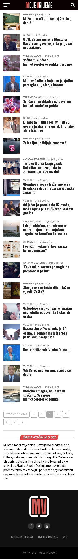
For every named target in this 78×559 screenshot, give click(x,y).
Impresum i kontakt (22, 537)
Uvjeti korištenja (48, 537)
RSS (65, 537)
